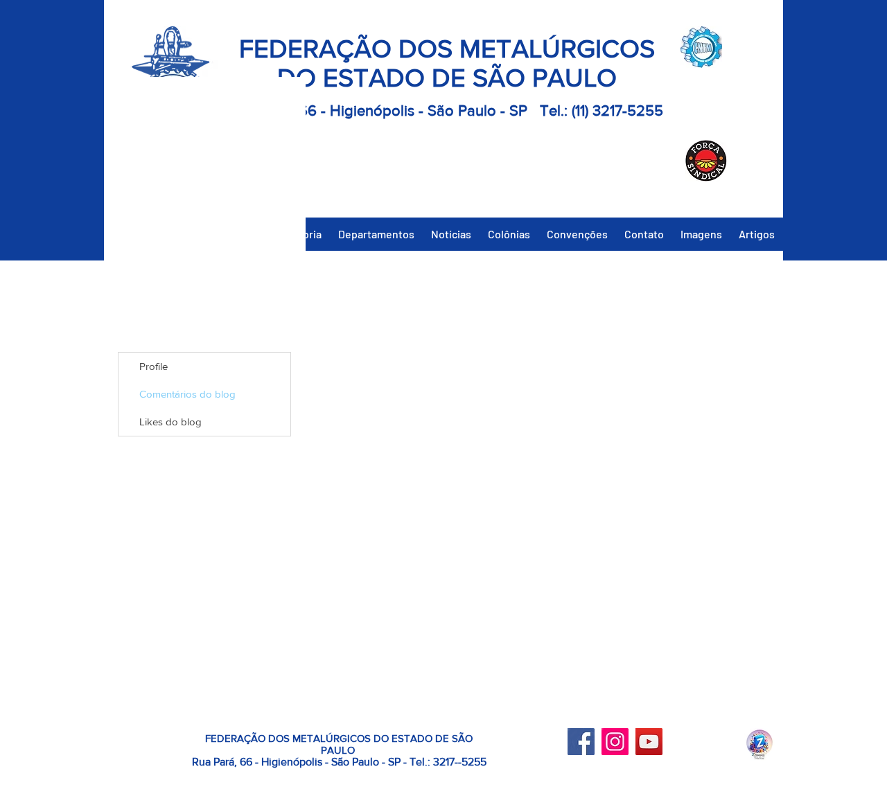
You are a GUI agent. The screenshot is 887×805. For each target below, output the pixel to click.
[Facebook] (581, 741)
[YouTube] (648, 741)
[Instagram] (615, 741)
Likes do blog (170, 421)
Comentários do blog (187, 394)
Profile (153, 366)
